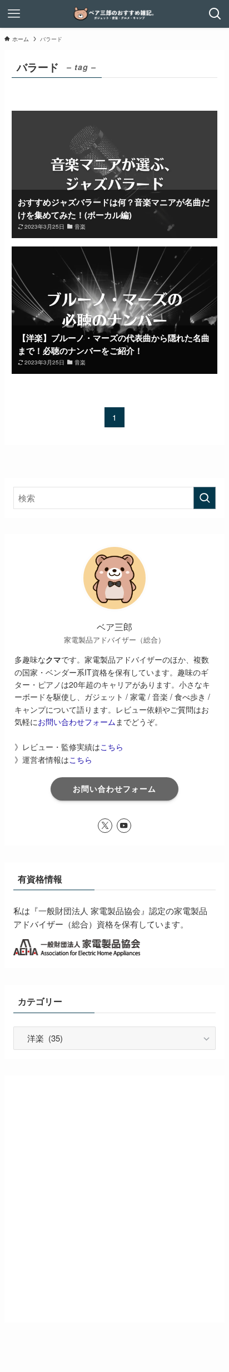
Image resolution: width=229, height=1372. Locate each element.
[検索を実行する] (204, 498)
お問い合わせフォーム (77, 721)
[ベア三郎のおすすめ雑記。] (114, 14)
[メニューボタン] (14, 14)
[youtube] (124, 825)
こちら (111, 746)
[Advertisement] (114, 1199)
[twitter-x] (105, 825)
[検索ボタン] (215, 14)
